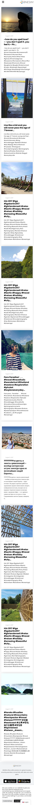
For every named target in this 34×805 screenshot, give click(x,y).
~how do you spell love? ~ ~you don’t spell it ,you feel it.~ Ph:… (16, 42)
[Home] (26, 2)
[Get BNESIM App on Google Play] (24, 781)
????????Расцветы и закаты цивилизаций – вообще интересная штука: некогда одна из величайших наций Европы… (15, 467)
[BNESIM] (17, 766)
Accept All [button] (18, 801)
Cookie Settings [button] (7, 801)
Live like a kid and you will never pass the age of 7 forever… (17, 128)
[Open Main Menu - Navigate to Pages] (3, 2)
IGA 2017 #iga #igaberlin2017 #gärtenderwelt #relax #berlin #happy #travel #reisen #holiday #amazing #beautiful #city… (16, 209)
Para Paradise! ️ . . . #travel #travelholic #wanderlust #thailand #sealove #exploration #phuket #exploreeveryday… (16, 383)
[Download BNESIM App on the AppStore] (10, 781)
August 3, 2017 (9, 36)
